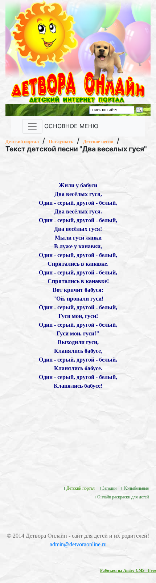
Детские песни (98, 141)
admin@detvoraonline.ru (78, 544)
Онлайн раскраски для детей (123, 497)
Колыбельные (136, 488)
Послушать (61, 141)
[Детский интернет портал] (44, 33)
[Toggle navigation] (32, 126)
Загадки (109, 488)
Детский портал (22, 141)
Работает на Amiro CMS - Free (128, 570)
